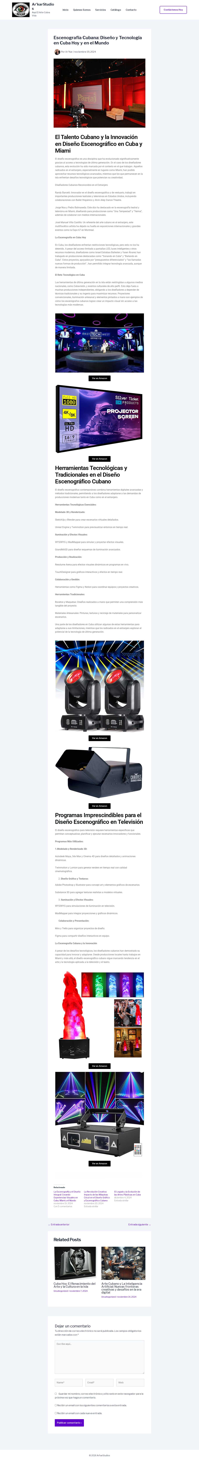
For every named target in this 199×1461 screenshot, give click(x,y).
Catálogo (116, 10)
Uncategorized (61, 1291)
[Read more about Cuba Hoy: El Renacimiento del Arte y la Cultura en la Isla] (76, 1263)
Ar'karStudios (43, 6)
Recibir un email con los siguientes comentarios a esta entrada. (92, 1405)
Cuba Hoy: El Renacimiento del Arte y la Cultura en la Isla (74, 1285)
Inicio (65, 10)
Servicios (100, 10)
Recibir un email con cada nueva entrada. (79, 1413)
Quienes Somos (82, 10)
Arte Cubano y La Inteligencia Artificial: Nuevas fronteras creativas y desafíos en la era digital (121, 1288)
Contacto (131, 10)
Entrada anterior (58, 1224)
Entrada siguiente (139, 1224)
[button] (173, 10)
